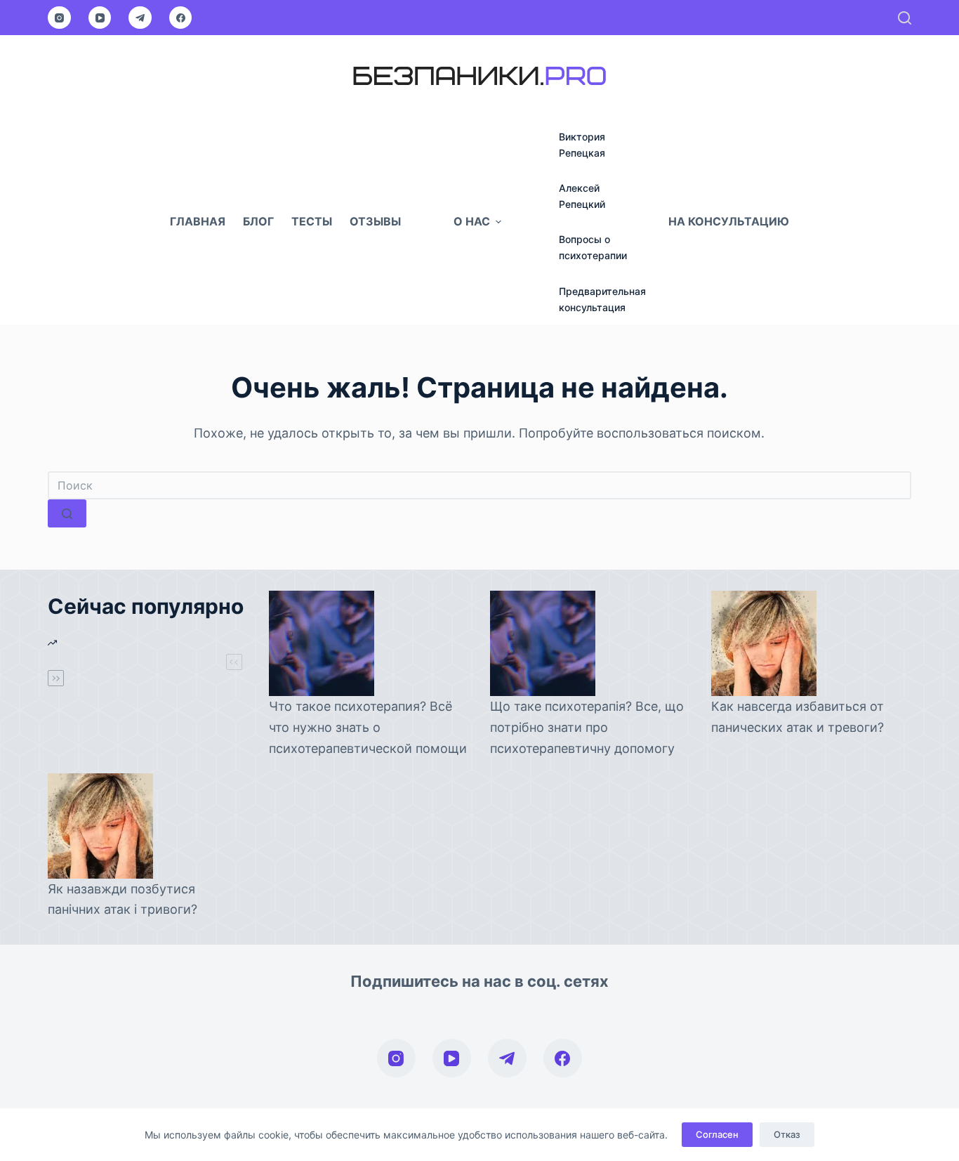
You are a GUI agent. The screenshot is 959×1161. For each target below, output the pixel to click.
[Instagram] (59, 17)
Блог (258, 221)
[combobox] (479, 485)
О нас (472, 221)
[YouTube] (100, 17)
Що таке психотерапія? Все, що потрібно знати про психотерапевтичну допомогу (587, 727)
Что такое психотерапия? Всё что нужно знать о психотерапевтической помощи (368, 727)
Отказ (787, 1134)
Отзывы (375, 221)
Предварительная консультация (602, 299)
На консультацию (728, 221)
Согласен (717, 1134)
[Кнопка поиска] (67, 513)
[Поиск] (904, 18)
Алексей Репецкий (582, 196)
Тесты (311, 221)
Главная (197, 221)
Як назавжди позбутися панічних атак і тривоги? (122, 899)
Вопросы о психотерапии (593, 247)
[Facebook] (180, 17)
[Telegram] (140, 17)
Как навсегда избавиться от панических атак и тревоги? (797, 717)
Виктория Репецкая (582, 145)
